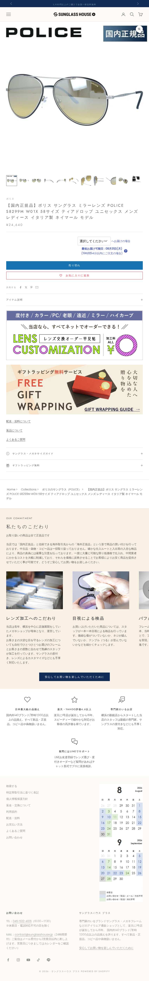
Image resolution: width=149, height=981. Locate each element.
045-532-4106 (22, 921)
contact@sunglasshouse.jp (34, 934)
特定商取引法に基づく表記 (22, 792)
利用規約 (11, 812)
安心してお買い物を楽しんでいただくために (74, 677)
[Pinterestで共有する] (31, 287)
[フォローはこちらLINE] (48, 960)
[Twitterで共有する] (26, 287)
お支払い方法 (14, 824)
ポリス (10, 199)
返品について (14, 430)
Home (11, 489)
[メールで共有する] (36, 287)
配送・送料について (18, 421)
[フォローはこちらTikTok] (38, 960)
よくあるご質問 (15, 439)
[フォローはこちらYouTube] (28, 960)
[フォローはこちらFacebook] (8, 960)
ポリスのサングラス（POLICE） (61, 489)
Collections (28, 489)
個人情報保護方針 (17, 799)
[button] (125, 251)
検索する (11, 786)
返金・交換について (18, 805)
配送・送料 (13, 818)
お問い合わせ (14, 837)
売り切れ (74, 265)
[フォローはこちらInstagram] (18, 960)
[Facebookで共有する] (20, 287)
